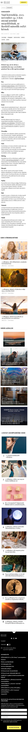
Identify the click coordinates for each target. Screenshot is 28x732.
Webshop (23, 2)
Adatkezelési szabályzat (6, 668)
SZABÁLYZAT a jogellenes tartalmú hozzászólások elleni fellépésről (12, 676)
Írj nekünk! (3, 641)
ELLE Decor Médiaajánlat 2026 (7, 666)
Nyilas (17, 183)
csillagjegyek (10, 37)
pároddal (14, 152)
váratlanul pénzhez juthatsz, (8, 86)
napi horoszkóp (17, 37)
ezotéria (3, 39)
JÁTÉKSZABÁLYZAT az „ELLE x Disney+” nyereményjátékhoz (13, 657)
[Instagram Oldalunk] (13, 638)
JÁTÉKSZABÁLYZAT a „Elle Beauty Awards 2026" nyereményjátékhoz (11, 680)
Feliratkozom (14, 727)
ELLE (18, 33)
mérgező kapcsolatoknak (12, 160)
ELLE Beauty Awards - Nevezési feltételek (9, 671)
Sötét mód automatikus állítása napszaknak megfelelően (9, 649)
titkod (8, 95)
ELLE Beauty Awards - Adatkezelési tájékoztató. (11, 673)
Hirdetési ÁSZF (4, 694)
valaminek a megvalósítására (8, 123)
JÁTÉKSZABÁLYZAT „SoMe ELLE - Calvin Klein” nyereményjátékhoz (11, 684)
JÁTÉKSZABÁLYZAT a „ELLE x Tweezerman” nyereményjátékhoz (10, 691)
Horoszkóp (9, 7)
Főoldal (3, 7)
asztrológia (4, 37)
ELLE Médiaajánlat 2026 (6, 664)
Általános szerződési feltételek (7, 662)
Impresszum (3, 659)
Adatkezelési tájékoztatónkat (10, 721)
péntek (7, 39)
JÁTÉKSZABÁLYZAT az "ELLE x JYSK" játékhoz (10, 687)
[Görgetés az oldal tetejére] (14, 631)
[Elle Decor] (6, 2)
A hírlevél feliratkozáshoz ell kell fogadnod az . (12, 721)
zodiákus (23, 37)
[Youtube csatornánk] (16, 638)
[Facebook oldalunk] (11, 638)
